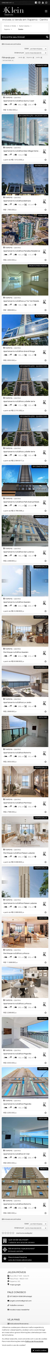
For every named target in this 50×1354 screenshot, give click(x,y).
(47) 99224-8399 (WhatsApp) (21, 1296)
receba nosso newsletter (19, 1310)
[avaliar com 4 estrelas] (10, 1233)
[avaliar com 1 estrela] (3, 1233)
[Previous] (5, 79)
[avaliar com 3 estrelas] (8, 1233)
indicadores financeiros (19, 1324)
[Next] (44, 79)
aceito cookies (40, 1350)
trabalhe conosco (17, 1305)
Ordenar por (19, 53)
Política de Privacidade (34, 1341)
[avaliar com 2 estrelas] (5, 1233)
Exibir (27, 49)
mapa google (15, 1285)
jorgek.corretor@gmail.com (21, 1301)
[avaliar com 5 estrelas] (13, 1233)
